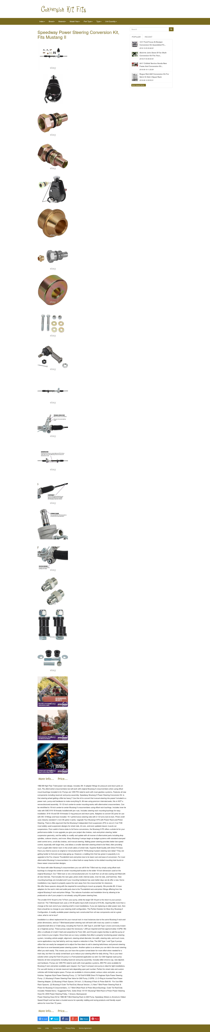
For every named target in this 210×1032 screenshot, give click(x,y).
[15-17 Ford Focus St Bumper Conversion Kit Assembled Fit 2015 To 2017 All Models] (135, 44)
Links (47, 1028)
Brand (51, 21)
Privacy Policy (70, 1028)
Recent (148, 36)
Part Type (87, 21)
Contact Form (57, 1028)
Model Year (74, 21)
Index (41, 21)
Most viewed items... (138, 85)
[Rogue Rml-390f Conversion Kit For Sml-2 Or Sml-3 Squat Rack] (135, 76)
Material (61, 21)
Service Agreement (85, 1028)
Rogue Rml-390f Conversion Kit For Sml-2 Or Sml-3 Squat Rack (154, 75)
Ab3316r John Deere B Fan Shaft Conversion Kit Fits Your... (153, 54)
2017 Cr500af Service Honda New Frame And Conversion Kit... (153, 64)
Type (98, 21)
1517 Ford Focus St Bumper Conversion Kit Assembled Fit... (153, 43)
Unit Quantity (110, 21)
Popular (136, 36)
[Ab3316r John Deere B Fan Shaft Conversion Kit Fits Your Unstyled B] (135, 55)
